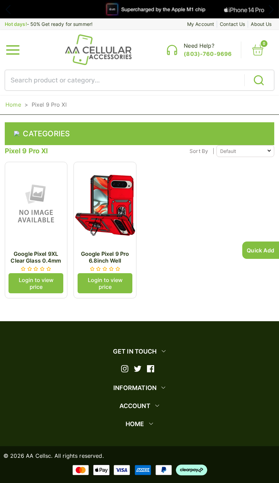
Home (13, 104)
